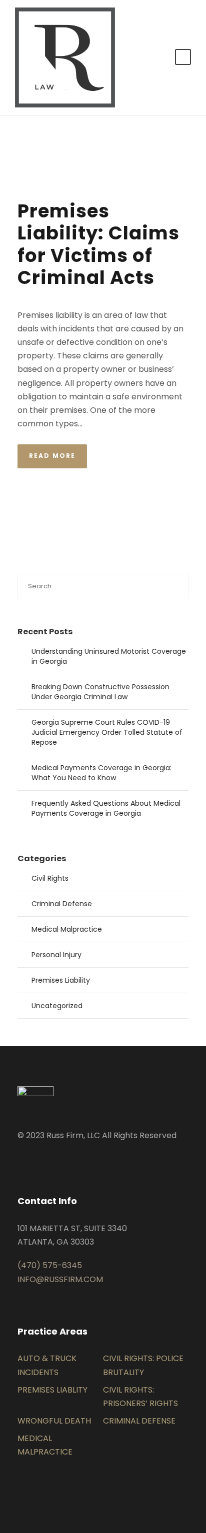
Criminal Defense (62, 904)
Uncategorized (57, 1006)
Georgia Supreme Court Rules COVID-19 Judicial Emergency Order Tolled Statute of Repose (107, 732)
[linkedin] (21, 1159)
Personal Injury (57, 955)
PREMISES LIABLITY (53, 1390)
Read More (52, 455)
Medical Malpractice (67, 929)
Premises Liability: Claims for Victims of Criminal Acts (99, 244)
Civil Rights (50, 878)
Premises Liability (61, 980)
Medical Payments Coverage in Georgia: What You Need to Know (102, 773)
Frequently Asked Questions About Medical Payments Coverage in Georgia (106, 808)
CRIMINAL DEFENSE (139, 1421)
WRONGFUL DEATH (54, 1421)
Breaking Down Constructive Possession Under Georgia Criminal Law (101, 692)
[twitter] (37, 1159)
